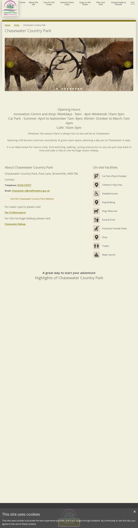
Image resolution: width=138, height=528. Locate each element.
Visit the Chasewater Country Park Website (32, 198)
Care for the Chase (49, 3)
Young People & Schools (118, 3)
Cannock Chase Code (67, 3)
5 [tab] (67, 89)
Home (22, 2)
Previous (10, 64)
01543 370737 (24, 185)
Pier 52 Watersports (15, 212)
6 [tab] (70, 89)
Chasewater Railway (15, 224)
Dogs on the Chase (85, 3)
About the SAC (33, 3)
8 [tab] (75, 89)
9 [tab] (78, 89)
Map (133, 2)
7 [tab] (73, 89)
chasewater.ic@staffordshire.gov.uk (31, 190)
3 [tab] (62, 89)
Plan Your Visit (100, 3)
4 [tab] (65, 89)
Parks (16, 25)
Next (127, 64)
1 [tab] (57, 89)
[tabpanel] (69, 64)
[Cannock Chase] (10, 8)
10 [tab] (81, 89)
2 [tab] (59, 89)
